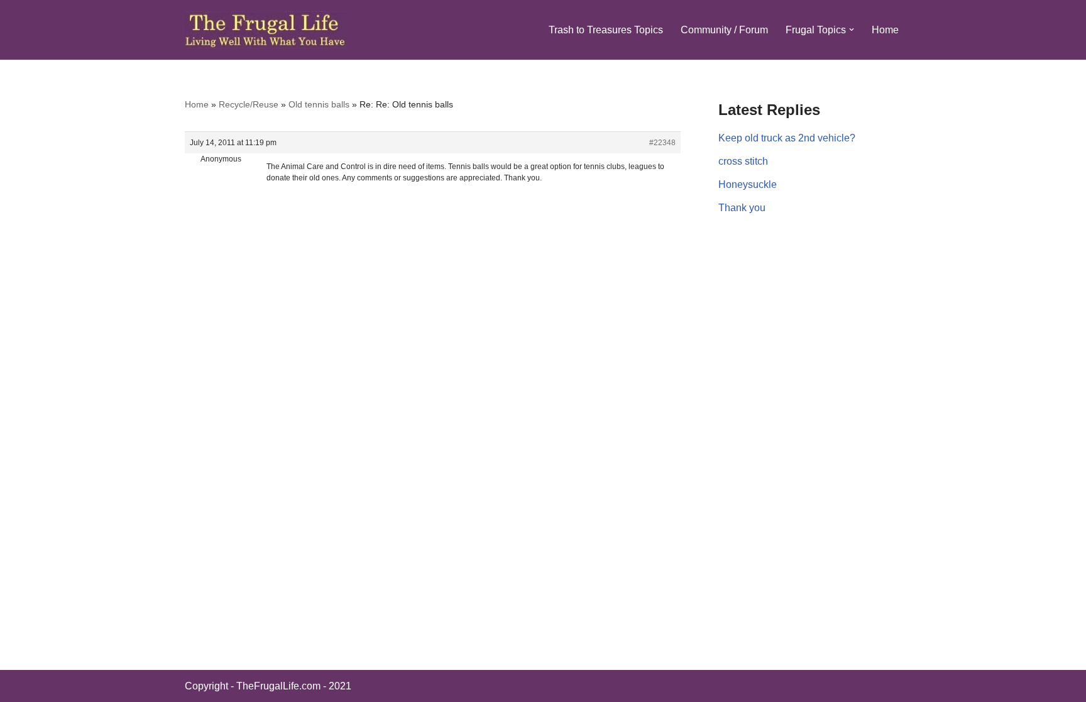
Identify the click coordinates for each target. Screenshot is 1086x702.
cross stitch (743, 161)
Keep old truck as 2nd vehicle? (786, 138)
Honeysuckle (747, 184)
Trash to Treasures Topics (606, 30)
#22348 (662, 142)
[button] (851, 29)
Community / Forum (724, 30)
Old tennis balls (318, 104)
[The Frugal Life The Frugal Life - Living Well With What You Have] (265, 29)
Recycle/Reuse (248, 104)
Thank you (741, 207)
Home (885, 30)
